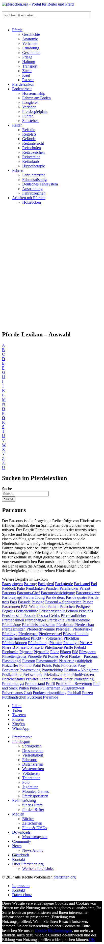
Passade (24, 602)
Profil (50, 683)
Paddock (9, 588)
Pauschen (67, 606)
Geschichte (31, 34)
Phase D (37, 647)
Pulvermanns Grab (17, 692)
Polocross (68, 665)
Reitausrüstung (24, 800)
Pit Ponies (51, 656)
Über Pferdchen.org (28, 864)
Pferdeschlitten (13, 629)
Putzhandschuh (14, 697)
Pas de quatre (76, 597)
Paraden (52, 588)
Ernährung (30, 48)
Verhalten (29, 43)
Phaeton (55, 643)
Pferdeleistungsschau (38, 624)
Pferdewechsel (50, 634)
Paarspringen (12, 584)
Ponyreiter (10, 670)
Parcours (9, 593)
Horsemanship (33, 93)
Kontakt (18, 859)
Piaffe (68, 647)
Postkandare (11, 674)
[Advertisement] (52, 270)
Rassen (28, 80)
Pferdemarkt (22, 737)
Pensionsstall (12, 615)
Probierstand (35, 683)
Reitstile (28, 130)
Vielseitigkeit (32, 755)
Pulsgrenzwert (72, 688)
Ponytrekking (52, 670)
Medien (18, 814)
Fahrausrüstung (34, 179)
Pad (94, 584)
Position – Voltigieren (81, 670)
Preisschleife (32, 674)
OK (92, 939)
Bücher (28, 818)
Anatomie (30, 39)
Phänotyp (71, 643)
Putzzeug (34, 697)
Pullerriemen (50, 688)
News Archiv (32, 850)
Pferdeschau (84, 624)
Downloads (21, 832)
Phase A (86, 643)
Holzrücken (31, 202)
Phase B (8, 647)
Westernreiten (33, 769)
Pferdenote (64, 624)
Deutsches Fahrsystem (40, 184)
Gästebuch (20, 855)
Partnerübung (34, 597)
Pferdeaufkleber (73, 615)
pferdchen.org (65, 877)
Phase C (22, 647)
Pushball (74, 692)
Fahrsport (29, 760)
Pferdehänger (35, 620)
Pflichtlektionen (14, 643)
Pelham (72, 611)
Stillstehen (30, 120)
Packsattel (82, 584)
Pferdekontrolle (77, 620)
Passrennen (11, 606)
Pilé (75, 652)
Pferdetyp (9, 634)
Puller (34, 688)
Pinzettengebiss (14, 656)
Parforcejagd (12, 597)
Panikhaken (35, 588)
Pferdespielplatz (34, 111)
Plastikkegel (11, 661)
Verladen (29, 107)
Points (47, 665)
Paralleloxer (69, 588)
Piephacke (10, 652)
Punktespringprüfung (49, 692)
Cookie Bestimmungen (53, 930)
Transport (29, 66)
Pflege (27, 57)
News (16, 846)
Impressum (21, 886)
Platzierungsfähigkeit (75, 661)
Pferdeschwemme (41, 629)
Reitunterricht (33, 143)
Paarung (30, 584)
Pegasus (8, 611)
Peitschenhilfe (27, 611)
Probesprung (83, 679)
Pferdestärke (82, 629)
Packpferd (46, 584)
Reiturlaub (30, 161)
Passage (38, 602)
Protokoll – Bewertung (74, 683)
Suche (7, 489)
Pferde (17, 30)
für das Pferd (32, 805)
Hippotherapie (33, 166)
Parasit (85, 588)
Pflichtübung (38, 643)
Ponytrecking (30, 670)
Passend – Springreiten (63, 602)
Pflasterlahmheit (75, 634)
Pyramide (50, 697)
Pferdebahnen (13, 620)
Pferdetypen (28, 634)
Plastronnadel (47, 661)
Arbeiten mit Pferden (28, 198)
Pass (13, 602)
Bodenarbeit (22, 89)
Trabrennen (31, 778)
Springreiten (32, 746)
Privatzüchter (61, 679)
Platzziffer (10, 665)
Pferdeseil (63, 629)
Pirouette (35, 656)
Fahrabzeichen (33, 193)
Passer (88, 602)
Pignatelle (41, 652)
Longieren (30, 102)
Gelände (29, 139)
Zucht (27, 71)
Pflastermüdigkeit (16, 638)
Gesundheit (31, 52)
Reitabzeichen (33, 152)
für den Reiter (33, 809)
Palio (21, 588)
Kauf (26, 75)
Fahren (17, 170)
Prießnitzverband (56, 674)
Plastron (28, 661)
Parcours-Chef (28, 593)
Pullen (24, 688)
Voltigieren (31, 773)
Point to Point (30, 665)
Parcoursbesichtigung (58, 593)
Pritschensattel (13, 679)
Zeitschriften (32, 823)
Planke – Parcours (83, 656)
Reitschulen (31, 148)
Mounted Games (35, 791)
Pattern (53, 606)
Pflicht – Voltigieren (47, 638)
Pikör (54, 652)
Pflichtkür (71, 638)
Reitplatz (29, 134)
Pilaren (65, 652)
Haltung (28, 61)
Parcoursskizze (88, 593)
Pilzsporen (87, 652)
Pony (81, 665)
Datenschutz (22, 895)
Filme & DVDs (34, 828)
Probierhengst (13, 683)
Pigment (26, 652)
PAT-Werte (29, 606)
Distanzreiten (32, 764)
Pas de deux (55, 597)
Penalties (86, 611)
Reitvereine (31, 157)
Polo (56, 665)
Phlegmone (54, 647)
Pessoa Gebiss (48, 615)
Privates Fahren (38, 679)
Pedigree (83, 606)
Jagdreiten (30, 787)
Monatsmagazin (34, 837)
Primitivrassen (82, 674)
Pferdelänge (11, 624)
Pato (42, 606)
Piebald (80, 647)
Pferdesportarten (35, 796)
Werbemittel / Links (38, 868)
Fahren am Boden (36, 98)
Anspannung (32, 188)
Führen (28, 116)
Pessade (29, 615)
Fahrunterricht (33, 175)
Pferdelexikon (23, 84)
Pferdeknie (55, 620)
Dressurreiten (32, 750)
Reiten (17, 125)
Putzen (87, 692)
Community (21, 841)
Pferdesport (21, 741)
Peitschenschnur (52, 611)
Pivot (64, 656)
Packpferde (64, 584)
